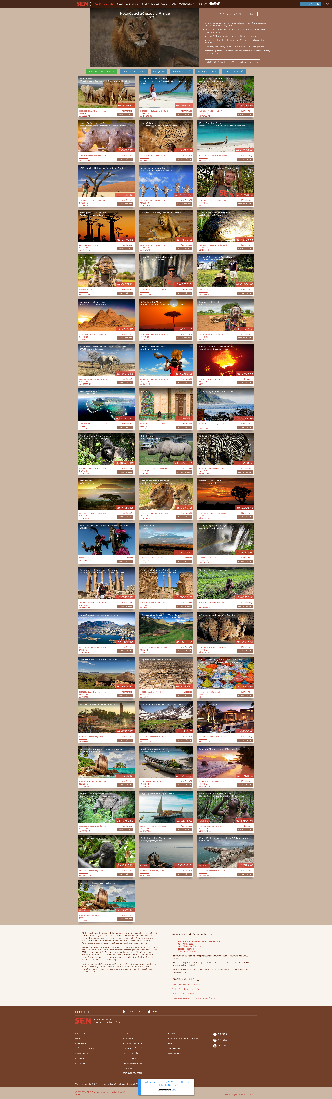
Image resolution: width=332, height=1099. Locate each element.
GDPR (77, 1095)
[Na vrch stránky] (327, 1096)
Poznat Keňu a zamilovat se (185, 994)
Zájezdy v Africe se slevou (101, 71)
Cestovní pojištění (132, 1073)
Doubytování (129, 1058)
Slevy (120, 4)
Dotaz (155, 1011)
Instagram (222, 1040)
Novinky (172, 1034)
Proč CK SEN (81, 1034)
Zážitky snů (132, 4)
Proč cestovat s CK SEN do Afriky (236, 14)
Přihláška (202, 4)
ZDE (174, 1090)
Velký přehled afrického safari (186, 989)
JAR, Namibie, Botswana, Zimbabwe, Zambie (199, 942)
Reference (181, 71)
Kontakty (80, 1063)
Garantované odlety (183, 4)
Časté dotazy (82, 1053)
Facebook (222, 1034)
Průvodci (80, 1058)
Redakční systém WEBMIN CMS (239, 1095)
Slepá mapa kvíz (176, 1053)
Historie (79, 1039)
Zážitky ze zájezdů (85, 1049)
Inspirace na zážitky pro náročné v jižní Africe (193, 998)
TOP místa (233, 71)
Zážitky (207, 71)
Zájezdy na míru (131, 1053)
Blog (170, 1044)
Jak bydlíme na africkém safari (186, 985)
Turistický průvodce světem (183, 1039)
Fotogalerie (159, 71)
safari (220, 32)
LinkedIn (221, 1046)
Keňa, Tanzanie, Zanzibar (189, 946)
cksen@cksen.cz (251, 62)
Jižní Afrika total (186, 944)
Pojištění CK (129, 1068)
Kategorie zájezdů (132, 1049)
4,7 (328, 4)
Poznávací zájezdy (104, 4)
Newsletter (133, 1011)
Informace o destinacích (155, 4)
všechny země (133, 71)
